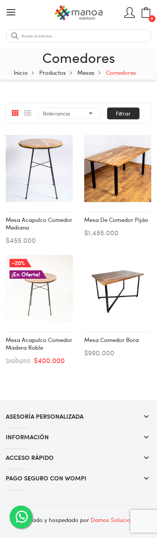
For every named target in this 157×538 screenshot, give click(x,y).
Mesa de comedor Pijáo (116, 219)
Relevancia (69, 113)
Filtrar (123, 113)
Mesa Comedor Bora (111, 340)
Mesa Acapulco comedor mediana (39, 223)
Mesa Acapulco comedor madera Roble (39, 343)
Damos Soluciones (115, 520)
